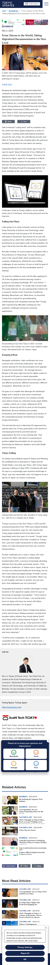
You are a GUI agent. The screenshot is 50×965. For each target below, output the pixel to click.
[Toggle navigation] (46, 4)
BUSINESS (14, 11)
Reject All (25, 953)
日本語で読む (7, 85)
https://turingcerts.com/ (11, 707)
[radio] (14, 754)
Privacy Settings (25, 947)
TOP (4, 11)
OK (25, 959)
